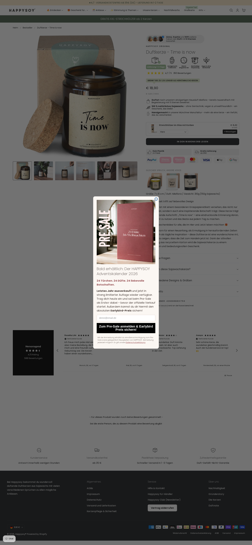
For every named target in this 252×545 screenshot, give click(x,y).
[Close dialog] (156, 199)
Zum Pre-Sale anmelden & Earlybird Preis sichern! (126, 328)
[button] (126, 232)
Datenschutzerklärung (135, 342)
